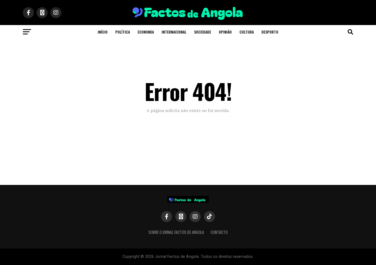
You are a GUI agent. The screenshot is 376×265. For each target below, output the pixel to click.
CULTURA (246, 32)
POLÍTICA (122, 32)
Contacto (219, 232)
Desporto (269, 32)
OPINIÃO (225, 32)
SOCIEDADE (202, 32)
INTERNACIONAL (174, 32)
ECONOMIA (146, 32)
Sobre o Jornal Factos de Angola (176, 232)
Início (103, 32)
